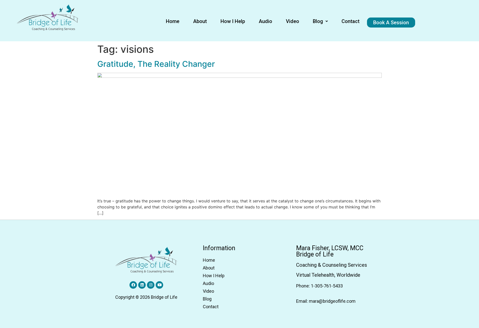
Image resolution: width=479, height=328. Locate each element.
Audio (265, 21)
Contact (350, 21)
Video (292, 21)
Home (172, 21)
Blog (318, 21)
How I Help (233, 21)
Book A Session (391, 23)
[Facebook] (133, 285)
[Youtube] (159, 285)
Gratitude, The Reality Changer (156, 64)
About (200, 21)
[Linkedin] (142, 285)
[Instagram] (150, 285)
